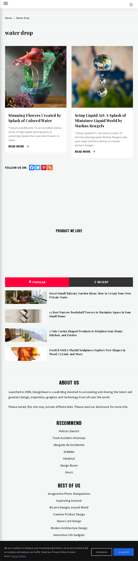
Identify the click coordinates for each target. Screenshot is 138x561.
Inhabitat (69, 458)
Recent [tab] (103, 282)
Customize (101, 552)
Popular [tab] (39, 282)
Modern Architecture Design (69, 528)
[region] (69, 551)
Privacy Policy (18, 556)
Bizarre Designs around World (68, 507)
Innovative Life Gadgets (69, 535)
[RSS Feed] (50, 167)
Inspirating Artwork (69, 501)
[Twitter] (38, 167)
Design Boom (69, 465)
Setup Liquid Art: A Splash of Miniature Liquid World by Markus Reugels (100, 120)
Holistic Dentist (69, 431)
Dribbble (69, 452)
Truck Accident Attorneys (69, 438)
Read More (35, 76)
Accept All (123, 552)
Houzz (69, 472)
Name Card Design (69, 521)
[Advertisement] (69, 197)
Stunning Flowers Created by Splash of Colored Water (34, 118)
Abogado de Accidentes (69, 445)
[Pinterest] (44, 167)
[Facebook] (31, 167)
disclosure (102, 407)
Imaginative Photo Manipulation (69, 494)
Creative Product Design (69, 514)
